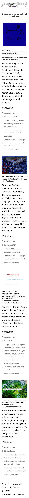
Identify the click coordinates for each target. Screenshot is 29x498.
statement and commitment (14, 259)
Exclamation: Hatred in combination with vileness (11, 302)
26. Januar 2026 (10, 245)
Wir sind (5, 487)
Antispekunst (17, 295)
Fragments (8, 143)
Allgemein (14, 291)
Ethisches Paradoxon (20, 176)
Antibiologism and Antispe (14, 140)
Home (4, 484)
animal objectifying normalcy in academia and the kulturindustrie (14, 52)
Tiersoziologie (20, 471)
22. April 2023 (9, 451)
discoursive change (11, 364)
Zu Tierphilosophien (7, 404)
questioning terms (7, 298)
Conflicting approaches (9, 296)
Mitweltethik (21, 296)
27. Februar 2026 (10, 117)
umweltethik (20, 402)
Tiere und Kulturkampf (8, 402)
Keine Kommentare (11, 150)
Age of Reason (6, 50)
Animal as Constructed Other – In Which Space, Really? (14, 58)
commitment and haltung (9, 401)
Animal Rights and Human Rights (11, 293)
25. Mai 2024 (9, 341)
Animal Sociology (19, 55)
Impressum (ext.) (15, 484)
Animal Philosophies (8, 55)
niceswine (11, 113)
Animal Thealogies (7, 295)
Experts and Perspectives (11, 407)
